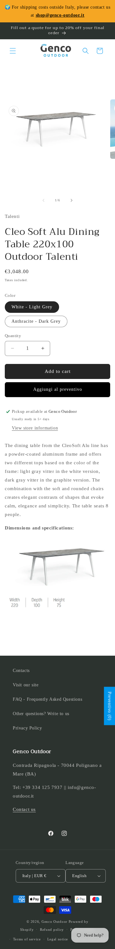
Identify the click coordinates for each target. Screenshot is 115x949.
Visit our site (25, 685)
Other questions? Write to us (41, 713)
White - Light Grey (32, 307)
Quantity (13, 335)
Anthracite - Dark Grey (36, 321)
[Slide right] (72, 200)
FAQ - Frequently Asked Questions (47, 699)
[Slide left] (43, 200)
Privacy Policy (27, 728)
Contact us (24, 809)
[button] (13, 51)
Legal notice (57, 939)
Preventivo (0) (109, 706)
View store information (35, 428)
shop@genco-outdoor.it (60, 15)
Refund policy (52, 929)
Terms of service (27, 939)
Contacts (21, 670)
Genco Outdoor (54, 921)
